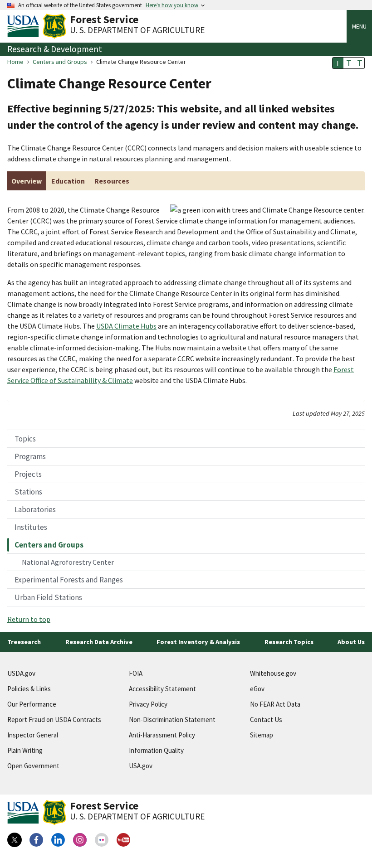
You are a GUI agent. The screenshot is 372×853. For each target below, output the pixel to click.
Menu (359, 26)
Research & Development (54, 49)
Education (68, 180)
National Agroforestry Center (68, 562)
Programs (30, 456)
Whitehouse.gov (273, 673)
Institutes (31, 527)
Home (15, 62)
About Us (351, 642)
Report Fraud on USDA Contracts (54, 719)
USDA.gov (21, 673)
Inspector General (32, 735)
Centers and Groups (60, 62)
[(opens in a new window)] (14, 840)
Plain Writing (25, 750)
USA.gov (140, 765)
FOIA (135, 673)
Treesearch (24, 642)
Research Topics (288, 642)
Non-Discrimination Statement (172, 719)
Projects (28, 474)
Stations (28, 492)
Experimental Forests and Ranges (69, 580)
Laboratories (35, 509)
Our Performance (31, 704)
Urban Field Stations (48, 597)
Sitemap (261, 735)
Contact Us (266, 719)
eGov (257, 688)
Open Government (33, 765)
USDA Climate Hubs (126, 325)
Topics (25, 439)
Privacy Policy (148, 704)
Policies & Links (29, 688)
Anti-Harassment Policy (162, 735)
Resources (111, 180)
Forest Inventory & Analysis (198, 642)
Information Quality (156, 750)
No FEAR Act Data (275, 704)
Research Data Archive (98, 642)
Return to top (28, 619)
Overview (26, 180)
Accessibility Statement (162, 688)
